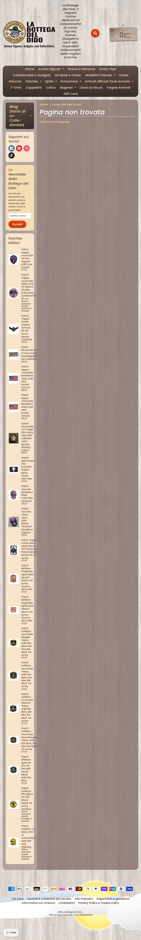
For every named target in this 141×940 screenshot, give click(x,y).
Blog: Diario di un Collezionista (21, 116)
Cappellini (34, 87)
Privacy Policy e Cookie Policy (98, 903)
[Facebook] (11, 148)
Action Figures (51, 69)
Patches (33, 81)
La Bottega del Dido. (73, 912)
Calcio (51, 87)
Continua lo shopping (54, 122)
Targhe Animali (118, 87)
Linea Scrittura (91, 87)
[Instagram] (27, 148)
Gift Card (71, 94)
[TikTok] (11, 155)
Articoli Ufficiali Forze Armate (109, 81)
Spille (51, 81)
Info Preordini (84, 899)
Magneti (68, 88)
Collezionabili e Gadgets (32, 75)
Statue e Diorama (81, 69)
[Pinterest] (19, 148)
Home (29, 69)
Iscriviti (17, 224)
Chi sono (18, 899)
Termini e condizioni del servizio (49, 899)
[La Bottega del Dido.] (31, 33)
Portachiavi (71, 81)
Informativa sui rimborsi (38, 903)
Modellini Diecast (100, 75)
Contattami (67, 903)
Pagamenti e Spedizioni (112, 899)
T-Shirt (16, 87)
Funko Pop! (107, 69)
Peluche (15, 81)
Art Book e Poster (68, 75)
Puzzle (123, 75)
